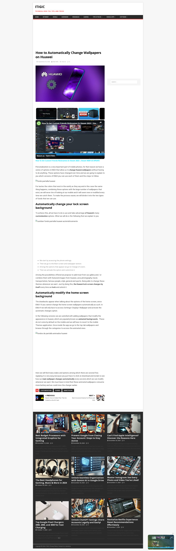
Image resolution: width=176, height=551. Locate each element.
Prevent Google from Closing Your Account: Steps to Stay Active (86, 438)
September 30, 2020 (44, 61)
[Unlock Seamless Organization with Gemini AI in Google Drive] (88, 474)
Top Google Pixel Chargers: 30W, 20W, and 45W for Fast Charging (50, 525)
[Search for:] (124, 82)
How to (64, 61)
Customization (46, 390)
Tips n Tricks (97, 17)
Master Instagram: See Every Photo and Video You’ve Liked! (123, 478)
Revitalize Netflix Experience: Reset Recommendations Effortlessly (122, 522)
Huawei (57, 390)
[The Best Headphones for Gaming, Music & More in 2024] (52, 477)
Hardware (65, 17)
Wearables (75, 17)
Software (123, 17)
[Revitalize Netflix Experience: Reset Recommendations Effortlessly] (123, 516)
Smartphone (68, 390)
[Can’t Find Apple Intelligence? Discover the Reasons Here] (123, 432)
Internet (46, 17)
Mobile (55, 17)
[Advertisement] (88, 33)
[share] (100, 122)
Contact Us (61, 546)
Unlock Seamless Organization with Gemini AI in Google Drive (87, 479)
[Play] (67, 114)
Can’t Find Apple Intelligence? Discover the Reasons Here (123, 436)
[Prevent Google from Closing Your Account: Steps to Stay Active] (88, 432)
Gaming (86, 17)
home (37, 17)
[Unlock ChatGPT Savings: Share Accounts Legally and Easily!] (88, 516)
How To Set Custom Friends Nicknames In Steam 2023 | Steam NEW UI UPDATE (70, 123)
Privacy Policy (54, 546)
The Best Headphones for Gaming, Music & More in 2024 (51, 481)
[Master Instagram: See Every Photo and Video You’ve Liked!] (123, 474)
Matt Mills (55, 61)
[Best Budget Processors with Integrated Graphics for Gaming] (52, 432)
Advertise (68, 546)
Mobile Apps (110, 17)
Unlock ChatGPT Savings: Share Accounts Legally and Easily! (87, 521)
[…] (59, 538)
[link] (39, 123)
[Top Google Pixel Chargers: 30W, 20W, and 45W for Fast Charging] (52, 519)
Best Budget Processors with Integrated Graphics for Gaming (51, 438)
